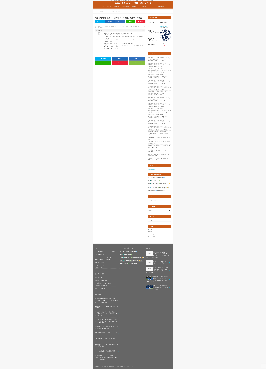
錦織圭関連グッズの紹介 (101, 285)
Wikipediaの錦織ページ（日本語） (103, 257)
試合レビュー (134, 7)
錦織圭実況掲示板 (99, 277)
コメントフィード (152, 234)
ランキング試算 (142, 7)
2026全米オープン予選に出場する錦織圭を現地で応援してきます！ (106, 345)
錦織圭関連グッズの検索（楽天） (103, 283)
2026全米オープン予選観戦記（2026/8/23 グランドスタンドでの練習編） (106, 327)
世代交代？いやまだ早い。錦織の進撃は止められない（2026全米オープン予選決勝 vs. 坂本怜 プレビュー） (159, 133)
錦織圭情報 (116, 7)
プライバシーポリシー (99, 366)
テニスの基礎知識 (125, 7)
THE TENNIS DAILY (100, 254)
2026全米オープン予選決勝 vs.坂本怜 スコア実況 (106, 307)
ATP (149, 26)
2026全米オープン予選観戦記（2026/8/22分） (105, 339)
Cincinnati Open (163, 26)
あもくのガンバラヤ (100, 262)
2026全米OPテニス (153, 180)
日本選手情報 (105, 26)
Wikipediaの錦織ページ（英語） (103, 259)
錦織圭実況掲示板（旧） (101, 280)
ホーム (103, 7)
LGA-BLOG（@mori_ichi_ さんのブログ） (105, 251)
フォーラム (109, 7)
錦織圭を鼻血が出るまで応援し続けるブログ (133, 3)
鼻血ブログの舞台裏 (100, 288)
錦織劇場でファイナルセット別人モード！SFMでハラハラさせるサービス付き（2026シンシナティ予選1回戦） (106, 357)
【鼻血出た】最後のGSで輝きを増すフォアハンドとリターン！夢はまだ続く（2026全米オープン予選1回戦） (106, 321)
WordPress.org (151, 236)
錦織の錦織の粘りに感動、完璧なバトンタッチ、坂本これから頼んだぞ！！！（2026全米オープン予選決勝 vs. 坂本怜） (159, 59)
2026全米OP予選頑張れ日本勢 (156, 187)
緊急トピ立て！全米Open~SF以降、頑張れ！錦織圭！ (119, 26)
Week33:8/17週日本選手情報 (155, 190)
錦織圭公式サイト (99, 267)
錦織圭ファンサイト (100, 265)
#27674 (143, 30)
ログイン (150, 229)
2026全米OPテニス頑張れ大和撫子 (130, 257)
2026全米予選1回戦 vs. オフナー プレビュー (106, 333)
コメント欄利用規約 (160, 7)
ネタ (151, 7)
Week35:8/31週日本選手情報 (155, 177)
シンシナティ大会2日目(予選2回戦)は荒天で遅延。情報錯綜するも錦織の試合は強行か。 (106, 350)
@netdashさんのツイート (154, 169)
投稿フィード (151, 231)
